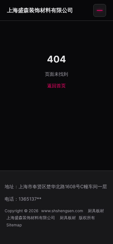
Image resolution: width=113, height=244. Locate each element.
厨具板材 (96, 210)
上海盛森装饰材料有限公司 (40, 10)
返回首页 (56, 85)
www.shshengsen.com (62, 210)
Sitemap (14, 225)
